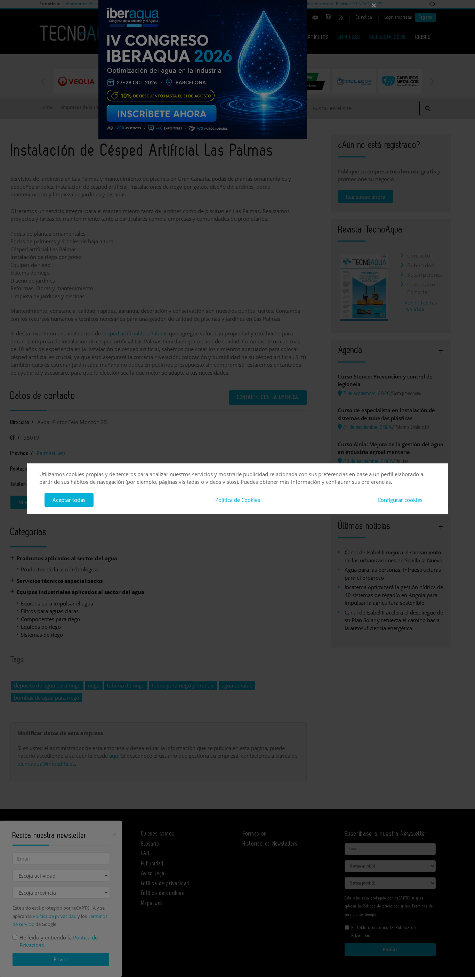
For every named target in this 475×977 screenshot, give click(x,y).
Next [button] (432, 81)
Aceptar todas (69, 499)
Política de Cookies (237, 499)
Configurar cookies (400, 499)
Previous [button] (42, 81)
